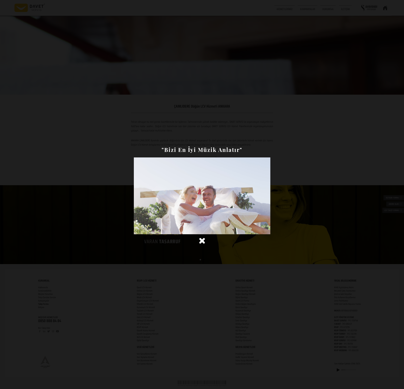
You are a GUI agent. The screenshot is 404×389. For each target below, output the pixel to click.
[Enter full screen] (266, 230)
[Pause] (138, 230)
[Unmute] (143, 230)
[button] (202, 241)
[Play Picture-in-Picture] (261, 230)
